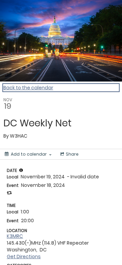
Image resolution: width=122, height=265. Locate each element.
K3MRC (15, 236)
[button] (21, 170)
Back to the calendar (28, 87)
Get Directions (24, 256)
